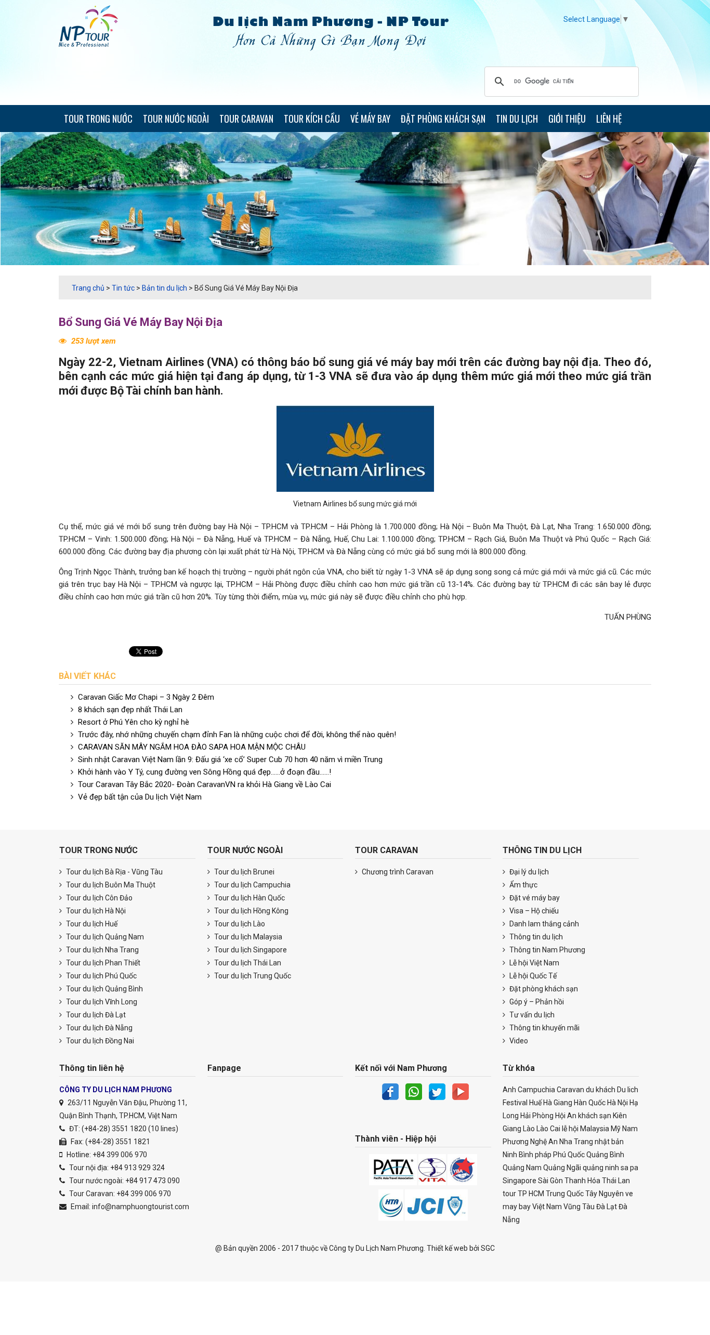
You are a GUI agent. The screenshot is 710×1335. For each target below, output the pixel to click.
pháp (543, 1154)
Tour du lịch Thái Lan (247, 963)
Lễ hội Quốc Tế (532, 976)
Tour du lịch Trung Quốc (252, 976)
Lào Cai (548, 1128)
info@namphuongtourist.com (140, 1206)
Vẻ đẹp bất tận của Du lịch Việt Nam (140, 797)
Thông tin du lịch (535, 937)
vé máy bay (405, 362)
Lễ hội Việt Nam (533, 963)
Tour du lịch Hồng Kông (250, 911)
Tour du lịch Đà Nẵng (98, 1028)
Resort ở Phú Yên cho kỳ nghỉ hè (133, 722)
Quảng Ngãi (562, 1167)
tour (509, 1193)
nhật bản (609, 1141)
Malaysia (594, 1128)
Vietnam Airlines (161, 362)
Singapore (519, 1180)
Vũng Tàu (579, 1206)
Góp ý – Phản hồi (536, 1002)
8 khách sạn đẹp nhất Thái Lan (130, 709)
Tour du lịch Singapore (250, 950)
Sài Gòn (550, 1180)
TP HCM (531, 1193)
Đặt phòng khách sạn (543, 989)
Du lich (627, 1089)
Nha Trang (576, 1141)
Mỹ (616, 1128)
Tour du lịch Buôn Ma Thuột (109, 885)
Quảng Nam (522, 1167)
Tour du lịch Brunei (243, 872)
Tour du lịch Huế (90, 924)
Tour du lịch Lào (239, 924)
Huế (535, 1102)
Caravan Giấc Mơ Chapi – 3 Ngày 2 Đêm (146, 697)
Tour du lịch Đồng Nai (99, 1041)
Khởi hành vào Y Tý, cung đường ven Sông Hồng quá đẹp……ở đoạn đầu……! (204, 772)
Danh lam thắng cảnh (543, 924)
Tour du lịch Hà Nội (95, 911)
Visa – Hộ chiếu (533, 911)
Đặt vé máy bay (534, 898)
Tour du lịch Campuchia (252, 885)
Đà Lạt (606, 1206)
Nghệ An (544, 1141)
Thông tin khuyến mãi (544, 1028)
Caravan (570, 1089)
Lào (529, 1128)
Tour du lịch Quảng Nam (104, 937)
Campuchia (536, 1089)
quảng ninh (601, 1167)
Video (518, 1041)
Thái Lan (616, 1180)
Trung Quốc (565, 1193)
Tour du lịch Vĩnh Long (100, 1002)
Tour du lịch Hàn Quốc (249, 898)
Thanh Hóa (582, 1180)
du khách (600, 1089)
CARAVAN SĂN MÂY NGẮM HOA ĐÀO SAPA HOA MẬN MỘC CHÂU (192, 747)
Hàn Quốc (590, 1102)
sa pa (629, 1167)
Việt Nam (547, 1206)
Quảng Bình (605, 1154)
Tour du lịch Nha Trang (101, 950)
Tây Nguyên (604, 1193)
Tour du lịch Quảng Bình (103, 989)
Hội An (565, 1115)
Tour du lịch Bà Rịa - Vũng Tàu (113, 872)
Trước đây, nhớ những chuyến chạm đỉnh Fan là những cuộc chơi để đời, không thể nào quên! (237, 734)
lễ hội (570, 1128)
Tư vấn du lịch (531, 1015)
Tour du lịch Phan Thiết (102, 963)
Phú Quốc (569, 1154)
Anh (509, 1089)
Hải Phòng (537, 1115)
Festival (515, 1102)
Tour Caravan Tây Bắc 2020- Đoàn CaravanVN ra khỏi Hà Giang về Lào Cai (204, 784)
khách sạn (594, 1115)
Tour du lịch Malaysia (247, 937)
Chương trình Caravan (396, 872)
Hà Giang (557, 1102)
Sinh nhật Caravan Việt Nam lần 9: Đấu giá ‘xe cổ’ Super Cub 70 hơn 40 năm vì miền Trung (230, 759)
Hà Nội (617, 1102)
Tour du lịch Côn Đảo (98, 898)
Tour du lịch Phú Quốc (100, 976)
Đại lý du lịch (528, 872)
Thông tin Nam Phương (546, 950)
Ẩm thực (522, 885)
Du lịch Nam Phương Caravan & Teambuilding (98, 28)
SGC (488, 1248)
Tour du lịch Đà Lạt (95, 1015)
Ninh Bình (518, 1154)
